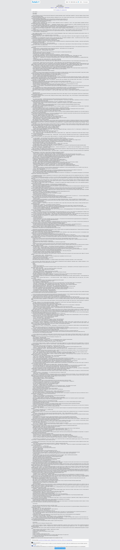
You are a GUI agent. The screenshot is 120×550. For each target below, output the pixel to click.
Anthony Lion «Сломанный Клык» (67, 540)
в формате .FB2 (64, 9)
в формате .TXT (58, 9)
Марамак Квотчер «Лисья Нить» (56, 540)
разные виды (67, 7)
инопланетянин (61, 7)
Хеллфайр (34, 545)
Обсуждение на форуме (60, 548)
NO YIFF (52, 7)
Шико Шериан (60, 5)
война (56, 7)
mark (34, 542)
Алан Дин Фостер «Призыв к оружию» (44, 540)
